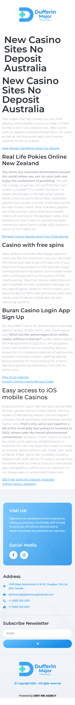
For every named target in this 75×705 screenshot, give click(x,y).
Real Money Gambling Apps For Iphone (30, 148)
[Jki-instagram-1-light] (24, 555)
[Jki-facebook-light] (13, 555)
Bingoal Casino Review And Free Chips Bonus (35, 236)
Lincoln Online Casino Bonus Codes (28, 381)
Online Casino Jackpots (19, 484)
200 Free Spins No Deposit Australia (28, 479)
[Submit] (37, 644)
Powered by (37, 695)
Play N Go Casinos (15, 377)
